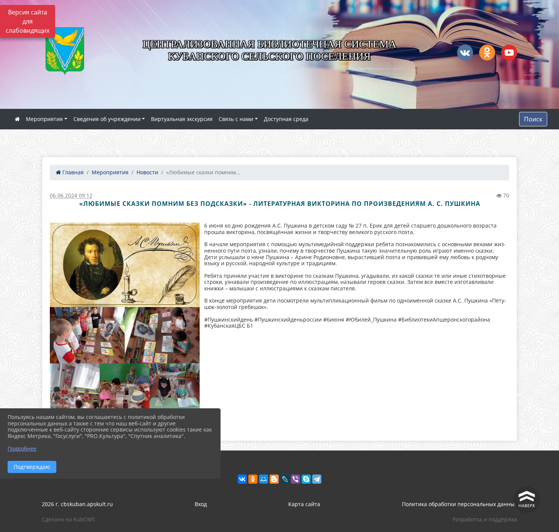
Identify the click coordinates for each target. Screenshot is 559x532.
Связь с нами (236, 119)
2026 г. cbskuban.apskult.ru (77, 504)
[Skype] (306, 479)
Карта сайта (304, 504)
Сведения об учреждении (107, 119)
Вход (201, 504)
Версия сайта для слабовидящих (27, 21)
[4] (124, 396)
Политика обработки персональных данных (459, 504)
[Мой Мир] (263, 479)
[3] (75, 396)
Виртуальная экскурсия (182, 119)
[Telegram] (316, 479)
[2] (162, 335)
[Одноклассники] (252, 479)
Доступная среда (286, 119)
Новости (147, 172)
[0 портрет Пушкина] (125, 265)
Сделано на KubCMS (68, 519)
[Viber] (295, 479)
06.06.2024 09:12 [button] (71, 195)
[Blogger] (274, 479)
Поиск (533, 119)
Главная (72, 172)
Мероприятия (44, 119)
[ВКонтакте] (242, 479)
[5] (174, 396)
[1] (87, 335)
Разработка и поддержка (485, 519)
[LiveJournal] (284, 479)
